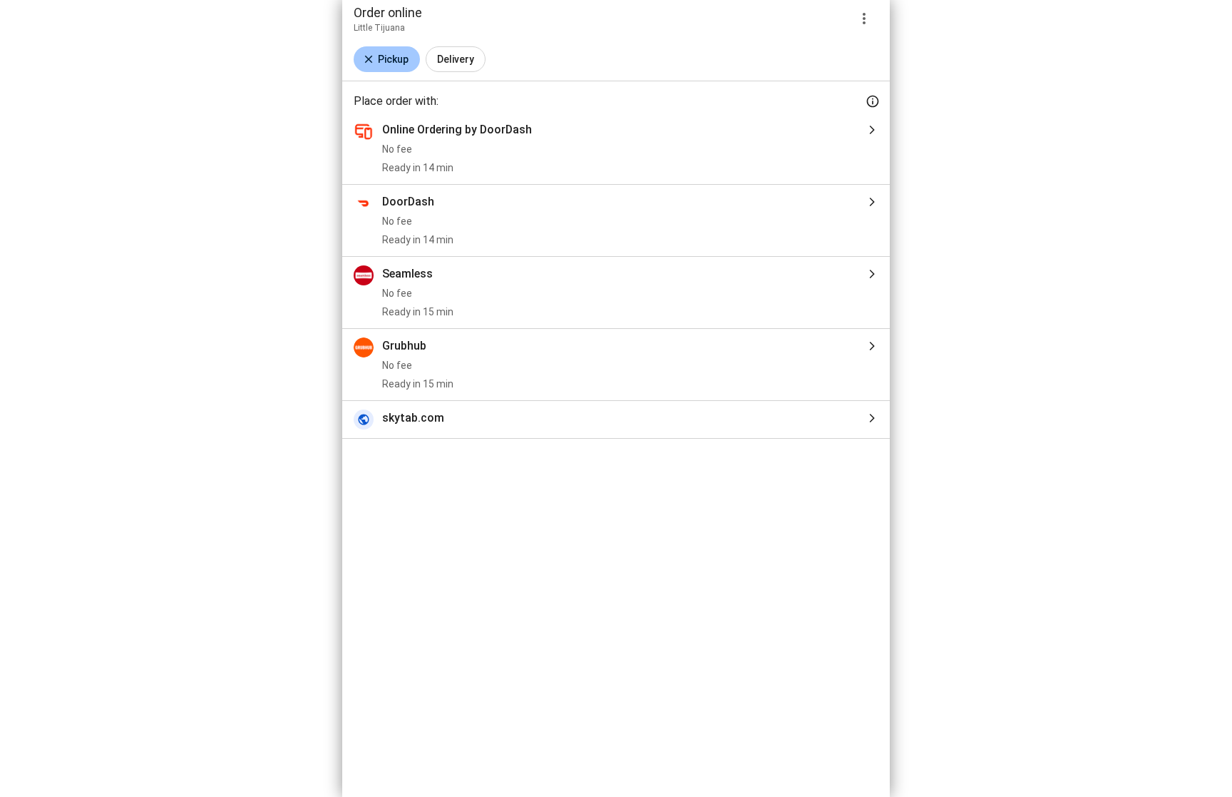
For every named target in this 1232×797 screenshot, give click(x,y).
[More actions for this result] (864, 18)
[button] (387, 59)
